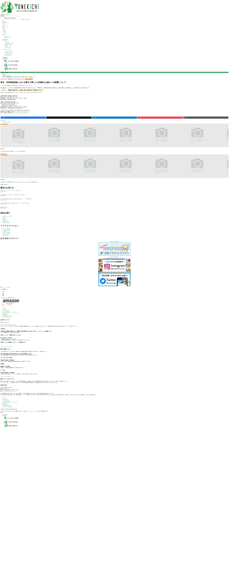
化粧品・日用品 (8, 44)
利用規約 (39, 411)
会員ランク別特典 (9, 54)
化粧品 (4, 217)
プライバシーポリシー (7, 317)
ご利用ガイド (8, 52)
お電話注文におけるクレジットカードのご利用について (10, 190)
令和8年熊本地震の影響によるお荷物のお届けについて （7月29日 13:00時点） (15, 203)
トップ (4, 307)
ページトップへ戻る (5, 287)
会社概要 (5, 313)
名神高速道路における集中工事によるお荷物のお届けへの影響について (13, 194)
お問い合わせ (8, 55)
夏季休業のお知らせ (4, 207)
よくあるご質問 (6, 230)
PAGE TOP (223, 559)
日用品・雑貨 (8, 47)
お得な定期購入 (6, 222)
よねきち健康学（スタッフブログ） (10, 312)
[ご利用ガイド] (41, 331)
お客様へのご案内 (29, 79)
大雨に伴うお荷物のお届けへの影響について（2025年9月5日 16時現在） (13, 151)
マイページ (8, 36)
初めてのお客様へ (9, 51)
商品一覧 (7, 42)
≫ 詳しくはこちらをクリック (6, 346)
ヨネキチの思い (6, 233)
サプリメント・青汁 (9, 43)
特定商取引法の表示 (7, 316)
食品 (6, 45)
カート (7, 37)
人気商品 (5, 221)
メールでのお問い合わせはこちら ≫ (9, 391)
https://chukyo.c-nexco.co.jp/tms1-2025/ (20, 112)
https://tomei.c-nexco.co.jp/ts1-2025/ (21, 111)
